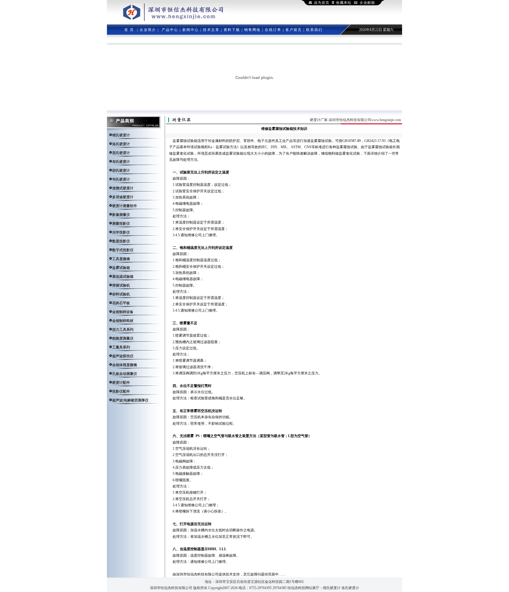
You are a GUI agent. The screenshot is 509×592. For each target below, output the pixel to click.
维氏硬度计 (332, 588)
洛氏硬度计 (350, 588)
